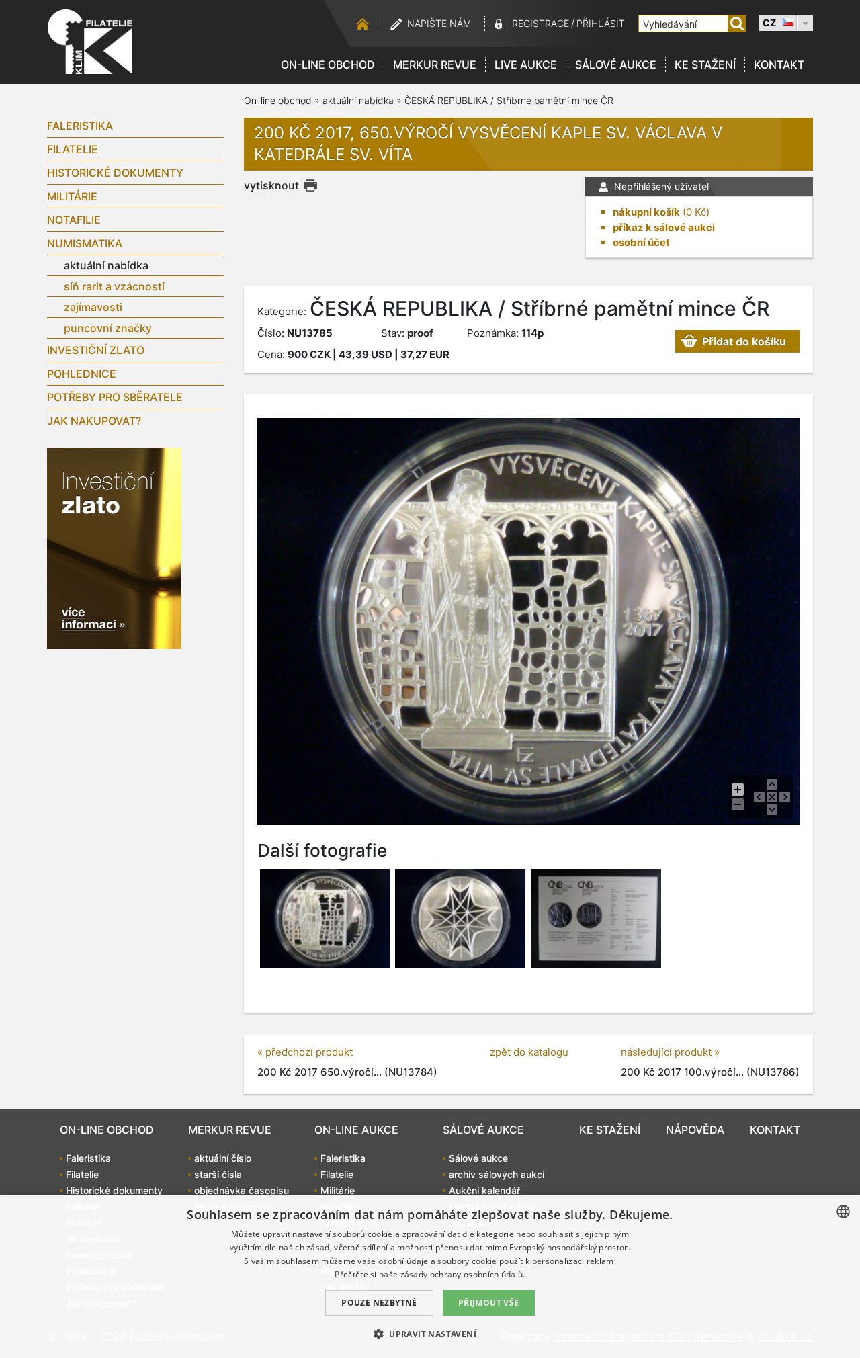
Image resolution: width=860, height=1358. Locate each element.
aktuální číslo (222, 1158)
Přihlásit (600, 23)
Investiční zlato (95, 350)
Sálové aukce (615, 64)
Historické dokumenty (115, 172)
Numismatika (84, 243)
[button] (430, 1334)
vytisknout (271, 185)
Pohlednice (81, 373)
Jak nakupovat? (94, 420)
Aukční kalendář (484, 1190)
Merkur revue (434, 64)
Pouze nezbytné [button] (379, 1302)
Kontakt (779, 64)
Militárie (72, 196)
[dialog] (430, 1276)
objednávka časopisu (241, 1190)
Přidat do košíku (744, 341)
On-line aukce (356, 1129)
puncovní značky (108, 328)
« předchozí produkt (305, 1052)
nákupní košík (646, 212)
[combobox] (843, 1211)
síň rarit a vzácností (114, 286)
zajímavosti (93, 307)
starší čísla (218, 1174)
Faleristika (80, 125)
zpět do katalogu (529, 1052)
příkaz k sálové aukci (664, 227)
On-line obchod (328, 64)
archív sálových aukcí (496, 1174)
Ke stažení (705, 64)
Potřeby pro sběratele (115, 397)
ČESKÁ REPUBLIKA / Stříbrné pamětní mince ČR (508, 100)
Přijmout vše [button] (488, 1302)
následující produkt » (670, 1052)
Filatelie (72, 149)
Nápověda (695, 1129)
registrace (540, 23)
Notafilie (74, 219)
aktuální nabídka (106, 265)
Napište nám (439, 23)
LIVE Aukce (525, 64)
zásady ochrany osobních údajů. (462, 1274)
